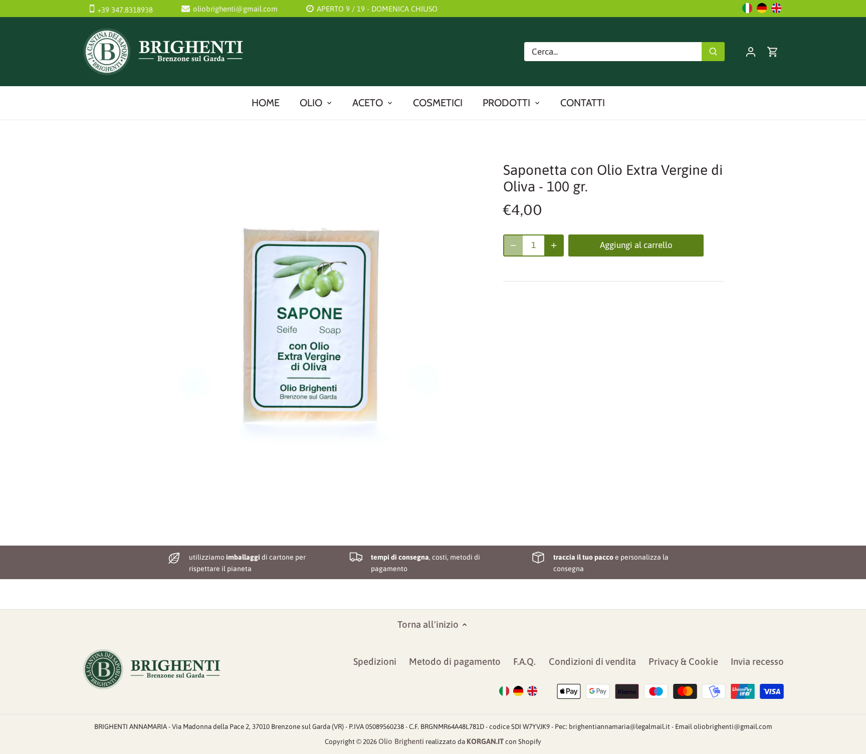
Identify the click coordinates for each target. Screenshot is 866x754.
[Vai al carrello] (773, 51)
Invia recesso (757, 661)
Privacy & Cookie (683, 661)
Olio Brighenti (401, 741)
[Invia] (713, 51)
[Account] (751, 51)
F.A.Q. (524, 661)
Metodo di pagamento (455, 661)
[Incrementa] (553, 245)
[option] (310, 317)
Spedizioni (374, 661)
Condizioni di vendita (592, 661)
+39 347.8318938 (125, 10)
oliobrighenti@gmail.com (235, 9)
